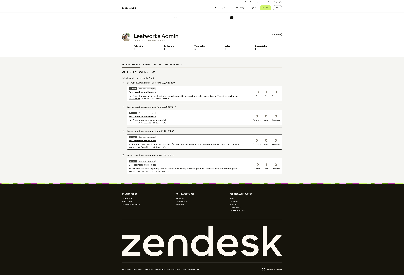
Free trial (265, 8)
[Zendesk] (202, 241)
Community (239, 8)
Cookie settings (160, 269)
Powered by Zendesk (274, 269)
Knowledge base (221, 8)
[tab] (131, 65)
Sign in (253, 8)
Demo (277, 8)
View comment (134, 99)
